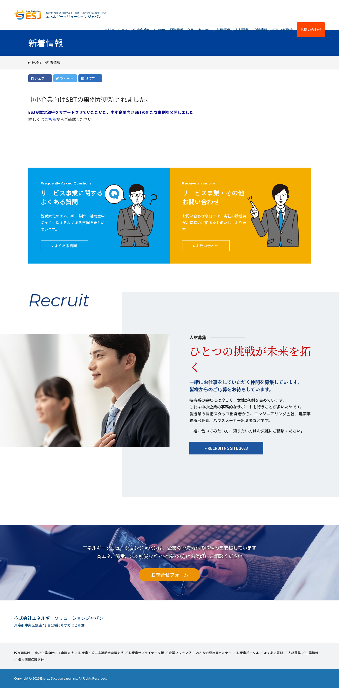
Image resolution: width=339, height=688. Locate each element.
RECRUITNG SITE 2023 (228, 448)
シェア (39, 78)
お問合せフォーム (169, 574)
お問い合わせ (311, 29)
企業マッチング (180, 652)
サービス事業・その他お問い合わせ (213, 197)
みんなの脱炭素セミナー (214, 652)
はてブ (90, 78)
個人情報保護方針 (31, 659)
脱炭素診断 (22, 652)
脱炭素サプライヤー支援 (146, 652)
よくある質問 (66, 245)
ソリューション (116, 29)
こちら (50, 119)
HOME (36, 62)
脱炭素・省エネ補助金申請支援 (101, 652)
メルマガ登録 (282, 29)
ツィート (66, 78)
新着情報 (53, 62)
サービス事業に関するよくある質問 (72, 197)
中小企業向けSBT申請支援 (54, 652)
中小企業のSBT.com (149, 29)
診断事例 (224, 29)
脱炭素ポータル (182, 29)
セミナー (205, 29)
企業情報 (260, 29)
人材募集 (242, 29)
